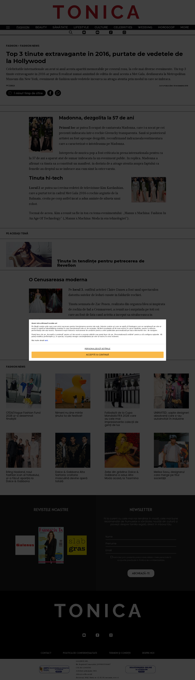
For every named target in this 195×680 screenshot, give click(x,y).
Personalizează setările (97, 349)
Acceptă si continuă (97, 355)
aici (46, 340)
